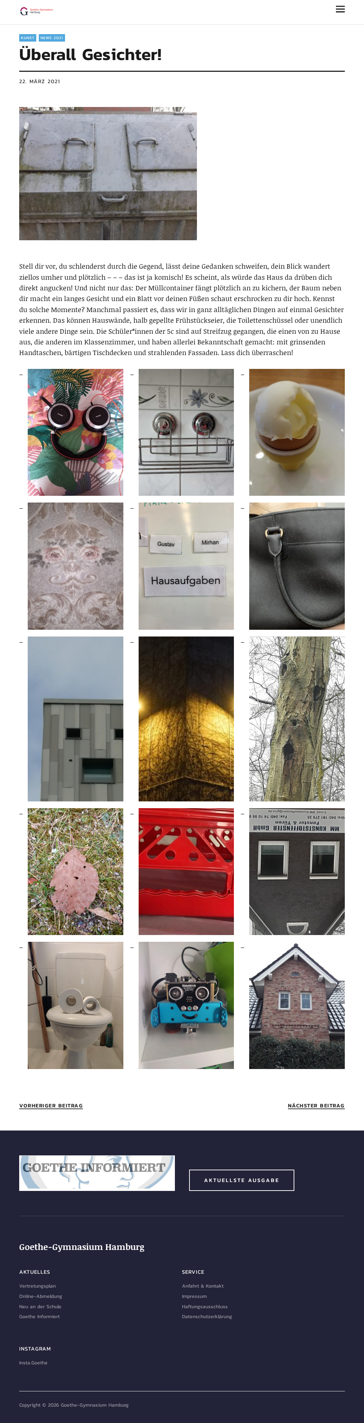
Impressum (194, 1296)
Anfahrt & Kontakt (203, 1286)
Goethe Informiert (39, 1316)
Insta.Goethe (33, 1362)
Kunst (27, 38)
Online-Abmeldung (40, 1296)
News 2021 (52, 38)
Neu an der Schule (40, 1306)
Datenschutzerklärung (207, 1316)
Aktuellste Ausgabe (241, 1180)
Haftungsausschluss (205, 1306)
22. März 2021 (39, 81)
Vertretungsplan (37, 1286)
